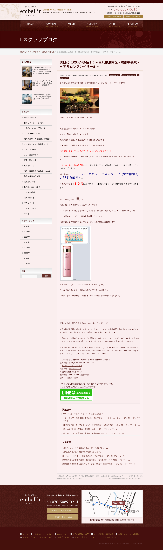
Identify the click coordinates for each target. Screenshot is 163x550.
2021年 (27, 248)
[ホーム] (31, 25)
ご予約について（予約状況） (35, 128)
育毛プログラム (63, 537)
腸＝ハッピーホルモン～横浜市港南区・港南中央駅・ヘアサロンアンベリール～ (94, 456)
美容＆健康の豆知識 (128, 75)
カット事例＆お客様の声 (103, 534)
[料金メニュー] (71, 25)
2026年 (27, 226)
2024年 (27, 237)
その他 (26, 214)
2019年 (27, 258)
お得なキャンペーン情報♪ (128, 534)
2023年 (27, 242)
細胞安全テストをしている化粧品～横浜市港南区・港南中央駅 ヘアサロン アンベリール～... (101, 425)
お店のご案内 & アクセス (72, 366)
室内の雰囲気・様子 (81, 534)
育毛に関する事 (30, 160)
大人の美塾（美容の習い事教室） (37, 139)
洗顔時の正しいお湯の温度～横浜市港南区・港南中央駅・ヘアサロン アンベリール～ (97, 460)
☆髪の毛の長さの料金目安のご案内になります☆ (82, 452)
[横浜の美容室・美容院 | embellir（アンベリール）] (58, 13)
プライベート (29, 203)
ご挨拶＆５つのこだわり (42, 534)
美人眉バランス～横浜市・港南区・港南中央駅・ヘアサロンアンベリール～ (93, 433)
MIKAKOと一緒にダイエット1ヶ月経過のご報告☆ (83, 414)
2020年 (27, 253)
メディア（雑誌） (31, 208)
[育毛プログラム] (132, 25)
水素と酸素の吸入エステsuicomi (37, 171)
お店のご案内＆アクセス (133, 16)
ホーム (25, 534)
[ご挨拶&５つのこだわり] (51, 25)
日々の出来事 (29, 198)
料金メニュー (62, 534)
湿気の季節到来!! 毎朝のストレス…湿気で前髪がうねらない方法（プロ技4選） (42, 97)
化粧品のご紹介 (30, 182)
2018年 (27, 264)
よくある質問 (29, 192)
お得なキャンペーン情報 (34, 123)
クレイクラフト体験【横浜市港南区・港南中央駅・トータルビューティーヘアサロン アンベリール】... (101, 419)
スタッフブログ (29, 537)
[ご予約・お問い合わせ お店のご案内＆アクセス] (123, 12)
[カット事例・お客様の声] (112, 25)
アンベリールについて (33, 134)
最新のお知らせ (114, 75)
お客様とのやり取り (32, 187)
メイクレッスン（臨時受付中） (36, 144)
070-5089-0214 (75, 369)
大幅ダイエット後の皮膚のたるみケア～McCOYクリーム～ (86, 448)
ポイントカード (30, 149)
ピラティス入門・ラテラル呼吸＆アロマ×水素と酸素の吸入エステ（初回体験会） (42, 83)
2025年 (27, 232)
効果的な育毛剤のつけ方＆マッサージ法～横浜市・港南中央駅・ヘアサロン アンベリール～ (99, 464)
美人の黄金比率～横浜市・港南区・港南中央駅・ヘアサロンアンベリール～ (93, 429)
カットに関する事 (31, 155)
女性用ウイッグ (30, 166)
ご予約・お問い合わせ (113, 16)
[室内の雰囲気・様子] (92, 25)
